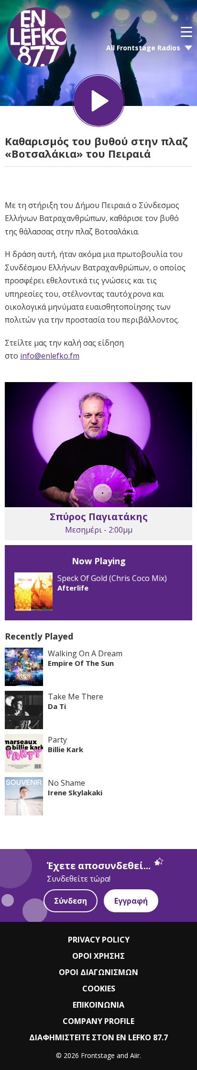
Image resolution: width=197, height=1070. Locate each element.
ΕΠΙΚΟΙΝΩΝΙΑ (98, 1005)
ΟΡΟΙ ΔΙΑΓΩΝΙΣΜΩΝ (98, 972)
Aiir (135, 1055)
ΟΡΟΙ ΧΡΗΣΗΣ (98, 956)
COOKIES (98, 988)
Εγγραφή (131, 901)
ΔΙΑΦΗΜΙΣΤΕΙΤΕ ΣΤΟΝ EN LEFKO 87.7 (98, 1037)
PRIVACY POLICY (99, 939)
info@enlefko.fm (49, 355)
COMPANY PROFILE (98, 1021)
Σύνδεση (70, 901)
